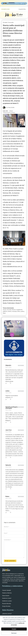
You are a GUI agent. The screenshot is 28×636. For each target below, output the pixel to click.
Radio (4, 313)
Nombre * (6, 526)
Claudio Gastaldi (6, 590)
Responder (21, 365)
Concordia (10, 22)
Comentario (7, 539)
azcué (4, 309)
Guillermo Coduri (6, 598)
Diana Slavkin (5, 595)
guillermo (5, 311)
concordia (8, 309)
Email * (6, 533)
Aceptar (14, 629)
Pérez (18, 311)
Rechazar (14, 633)
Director (14, 309)
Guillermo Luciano (7, 601)
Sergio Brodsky (6, 606)
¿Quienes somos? (7, 613)
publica (22, 311)
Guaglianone (19, 309)
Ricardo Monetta (6, 603)
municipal (14, 311)
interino (9, 311)
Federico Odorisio (7, 593)
